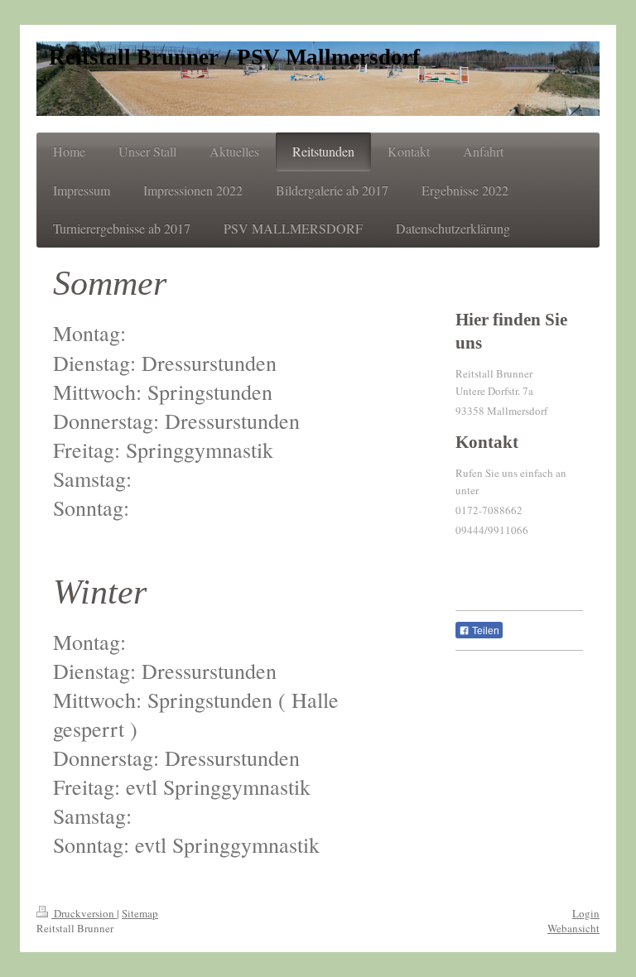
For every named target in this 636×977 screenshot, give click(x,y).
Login (586, 913)
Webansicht (573, 928)
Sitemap (140, 913)
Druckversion (84, 913)
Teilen (484, 631)
